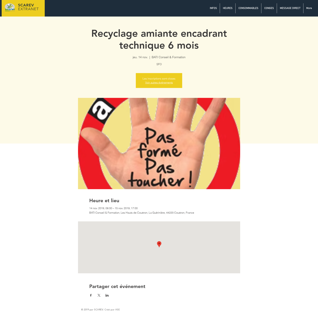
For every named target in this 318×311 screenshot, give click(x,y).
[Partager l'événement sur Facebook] (90, 295)
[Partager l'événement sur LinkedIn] (107, 295)
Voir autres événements (159, 82)
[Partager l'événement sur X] (99, 295)
